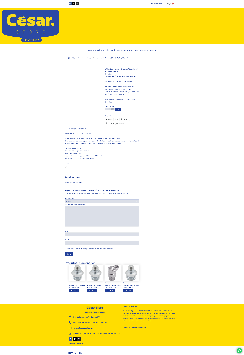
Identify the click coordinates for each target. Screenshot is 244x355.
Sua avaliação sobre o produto (75, 204)
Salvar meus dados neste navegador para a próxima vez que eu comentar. (90, 248)
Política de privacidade (131, 307)
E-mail (67, 240)
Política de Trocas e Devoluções (134, 327)
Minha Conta (158, 3)
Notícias (117, 50)
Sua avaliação (70, 198)
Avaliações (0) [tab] (82, 129)
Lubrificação (88, 58)
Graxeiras (99, 58)
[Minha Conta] (152, 3)
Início (107, 69)
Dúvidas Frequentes (127, 50)
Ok (118, 109)
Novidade (111, 50)
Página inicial (76, 58)
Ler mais (74, 290)
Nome (66, 231)
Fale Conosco (151, 50)
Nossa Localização (140, 50)
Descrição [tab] (73, 129)
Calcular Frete (109, 106)
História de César (93, 50)
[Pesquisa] (181, 11)
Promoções (103, 50)
